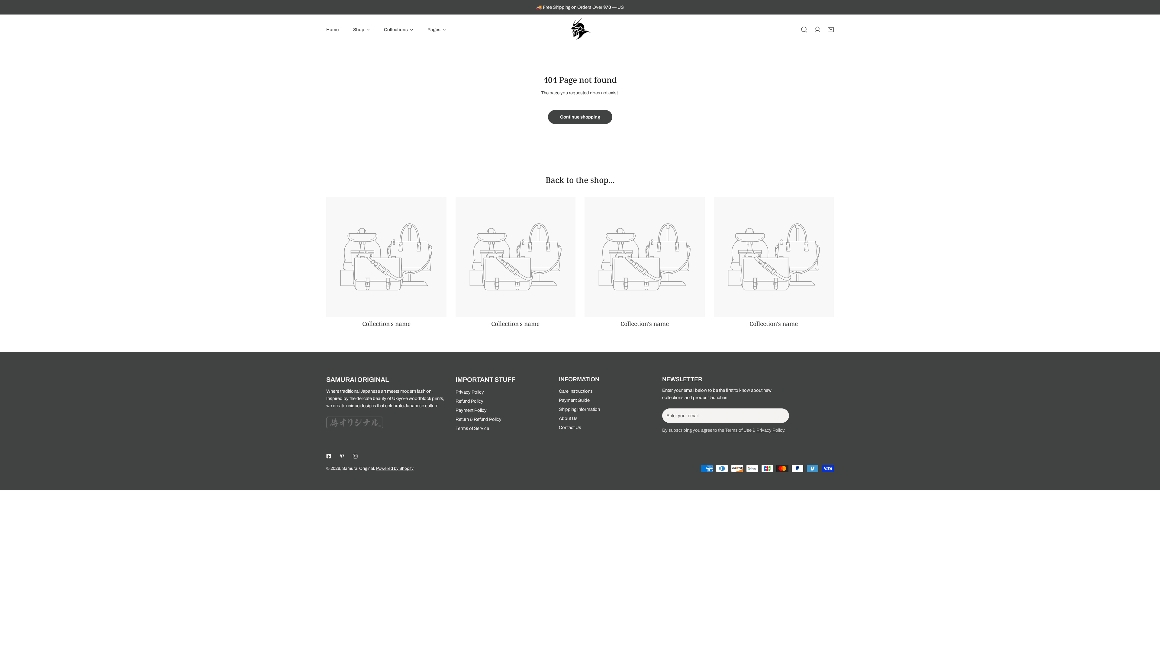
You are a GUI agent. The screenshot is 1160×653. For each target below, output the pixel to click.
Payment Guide (574, 400)
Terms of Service (472, 428)
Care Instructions (576, 391)
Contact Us (570, 427)
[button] (361, 29)
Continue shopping (580, 117)
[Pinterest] (342, 456)
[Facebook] (328, 456)
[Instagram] (355, 456)
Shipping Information (579, 409)
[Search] (804, 29)
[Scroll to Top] (1149, 621)
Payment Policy (471, 410)
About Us (568, 418)
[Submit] (781, 415)
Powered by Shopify (395, 468)
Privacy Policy (470, 392)
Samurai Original (358, 468)
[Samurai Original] (580, 29)
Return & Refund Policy (478, 419)
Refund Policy (469, 401)
